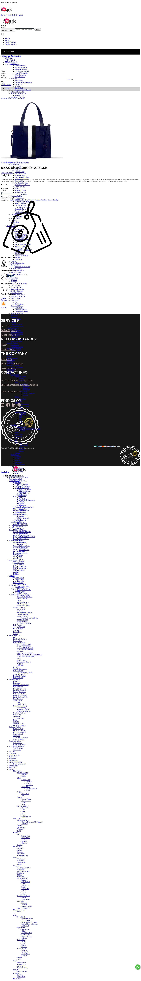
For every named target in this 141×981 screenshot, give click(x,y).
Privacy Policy (9, 368)
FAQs (4, 344)
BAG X (3, 307)
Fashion (24, 200)
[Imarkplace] (9, 24)
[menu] (1, 70)
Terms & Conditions (12, 363)
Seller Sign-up (9, 330)
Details (3, 298)
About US (6, 359)
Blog (6, 61)
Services (7, 63)
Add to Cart (5, 198)
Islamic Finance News (12, 64)
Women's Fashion (34, 200)
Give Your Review (7, 173)
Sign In (7, 38)
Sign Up (7, 40)
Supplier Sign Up (10, 44)
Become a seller (6, 15)
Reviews (4, 300)
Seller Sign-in (8, 334)
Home (7, 57)
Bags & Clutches (46, 200)
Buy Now (13, 198)
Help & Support (17, 15)
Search (38, 29)
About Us (8, 59)
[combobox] (24, 29)
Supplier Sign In (10, 42)
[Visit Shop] (3, 306)
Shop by (55, 200)
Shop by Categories (15, 200)
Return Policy (8, 349)
